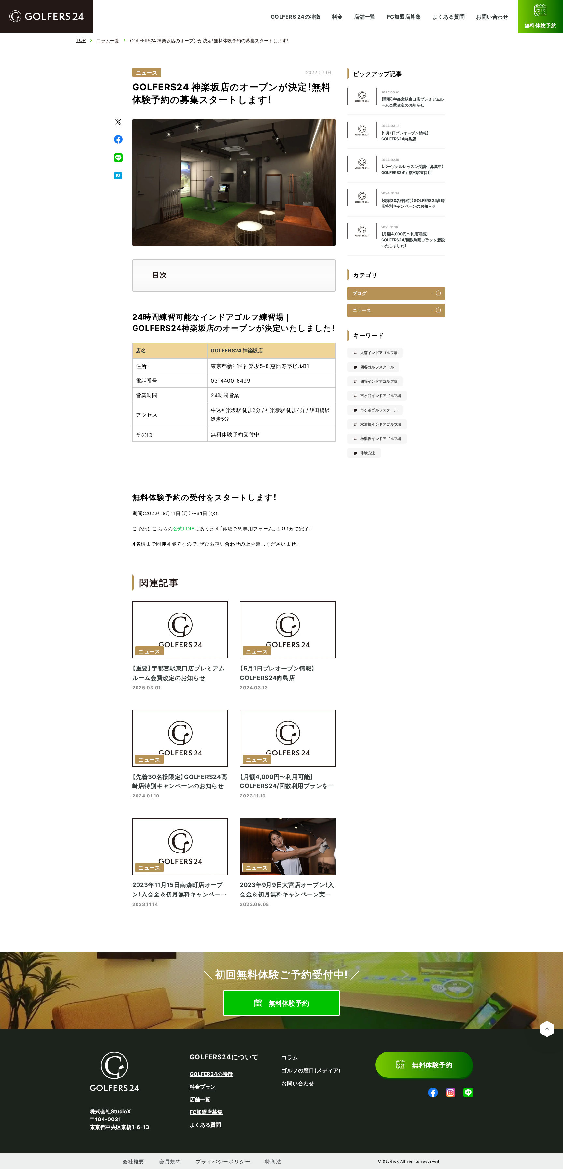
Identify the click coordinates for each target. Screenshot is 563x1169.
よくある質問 (448, 16)
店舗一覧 (365, 16)
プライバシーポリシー (222, 1161)
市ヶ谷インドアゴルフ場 (380, 395)
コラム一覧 (107, 40)
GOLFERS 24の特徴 (296, 16)
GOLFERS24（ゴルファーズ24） (46, 16)
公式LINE (184, 528)
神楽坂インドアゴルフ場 (380, 438)
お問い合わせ (492, 16)
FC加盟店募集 (404, 16)
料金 (337, 16)
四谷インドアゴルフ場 (378, 381)
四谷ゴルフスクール (377, 367)
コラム (290, 1057)
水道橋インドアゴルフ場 (380, 424)
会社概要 (133, 1161)
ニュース (147, 72)
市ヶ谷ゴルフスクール (378, 410)
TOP (81, 40)
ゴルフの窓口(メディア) (311, 1070)
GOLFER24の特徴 (211, 1073)
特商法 (273, 1161)
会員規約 (170, 1161)
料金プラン (203, 1086)
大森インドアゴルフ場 (378, 352)
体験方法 (367, 453)
